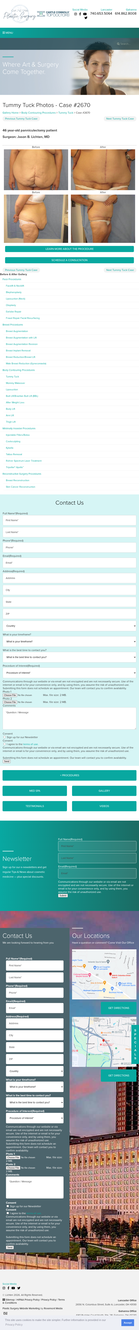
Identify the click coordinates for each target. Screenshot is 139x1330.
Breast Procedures (13, 324)
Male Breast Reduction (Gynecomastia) (26, 363)
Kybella (9, 447)
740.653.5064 (101, 13)
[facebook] (80, 14)
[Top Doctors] (53, 13)
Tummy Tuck (65, 112)
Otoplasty (11, 305)
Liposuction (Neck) (15, 298)
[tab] (69, 775)
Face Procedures (12, 279)
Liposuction (12, 389)
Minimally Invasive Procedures (19, 428)
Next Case (120, 118)
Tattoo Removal (14, 454)
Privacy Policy (48, 1299)
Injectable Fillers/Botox (18, 435)
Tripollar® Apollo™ (15, 467)
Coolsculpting (13, 441)
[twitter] (85, 18)
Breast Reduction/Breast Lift (20, 357)
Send (6, 761)
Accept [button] (128, 1322)
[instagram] (75, 14)
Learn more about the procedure (70, 249)
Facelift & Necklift (15, 285)
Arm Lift (10, 415)
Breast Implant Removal (18, 350)
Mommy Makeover (15, 383)
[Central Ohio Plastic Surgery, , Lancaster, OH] (20, 13)
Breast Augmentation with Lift (21, 337)
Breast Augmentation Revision (22, 344)
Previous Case (21, 118)
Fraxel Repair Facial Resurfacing (23, 318)
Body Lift (10, 409)
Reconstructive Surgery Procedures (22, 473)
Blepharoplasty (14, 292)
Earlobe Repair (13, 311)
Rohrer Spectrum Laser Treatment (24, 460)
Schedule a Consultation (69, 260)
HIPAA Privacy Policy (28, 1299)
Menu (9, 33)
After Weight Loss (15, 402)
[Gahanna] (104, 1041)
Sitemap (10, 1299)
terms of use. (30, 744)
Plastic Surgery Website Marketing (21, 1308)
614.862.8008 (125, 13)
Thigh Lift (11, 421)
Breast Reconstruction (17, 480)
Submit (62, 895)
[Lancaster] (104, 974)
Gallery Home (11, 112)
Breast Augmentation (17, 331)
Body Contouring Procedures (38, 112)
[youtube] (85, 14)
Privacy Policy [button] (14, 1324)
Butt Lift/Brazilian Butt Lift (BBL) (22, 396)
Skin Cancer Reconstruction (20, 486)
